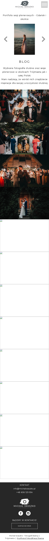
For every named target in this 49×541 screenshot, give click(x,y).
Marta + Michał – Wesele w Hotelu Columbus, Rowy (24, 458)
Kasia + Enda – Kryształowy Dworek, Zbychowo (24, 426)
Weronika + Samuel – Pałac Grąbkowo (24, 134)
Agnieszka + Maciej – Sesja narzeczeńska (24, 296)
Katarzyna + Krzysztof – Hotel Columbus (24, 328)
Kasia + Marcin (24, 199)
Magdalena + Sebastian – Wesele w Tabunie (24, 361)
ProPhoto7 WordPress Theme (30, 538)
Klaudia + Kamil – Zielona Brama (24, 101)
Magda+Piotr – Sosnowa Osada (24, 166)
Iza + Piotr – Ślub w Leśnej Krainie (24, 263)
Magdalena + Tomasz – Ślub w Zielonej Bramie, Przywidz (24, 393)
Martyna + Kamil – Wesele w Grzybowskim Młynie (24, 231)
